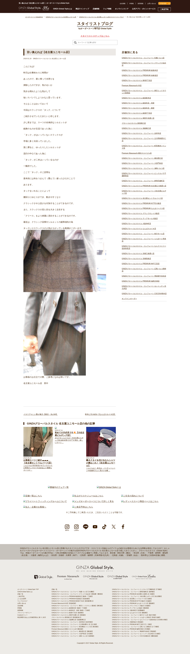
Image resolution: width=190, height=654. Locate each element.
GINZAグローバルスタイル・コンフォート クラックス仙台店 (144, 64)
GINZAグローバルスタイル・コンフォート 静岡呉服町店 (143, 181)
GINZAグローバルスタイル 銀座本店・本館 (138, 103)
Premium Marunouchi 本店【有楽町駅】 (64, 603)
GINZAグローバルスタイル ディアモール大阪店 (140, 218)
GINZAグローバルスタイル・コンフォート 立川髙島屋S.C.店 (144, 139)
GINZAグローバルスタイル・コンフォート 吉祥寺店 (141, 133)
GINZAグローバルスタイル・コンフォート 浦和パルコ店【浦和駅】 (73, 636)
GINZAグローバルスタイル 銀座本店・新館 (138, 108)
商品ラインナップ (82, 9)
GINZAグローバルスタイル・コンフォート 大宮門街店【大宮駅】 (72, 633)
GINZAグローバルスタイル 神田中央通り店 (138, 118)
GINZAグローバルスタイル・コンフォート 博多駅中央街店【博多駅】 (134, 631)
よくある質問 (21, 598)
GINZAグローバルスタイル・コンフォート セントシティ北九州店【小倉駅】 (136, 633)
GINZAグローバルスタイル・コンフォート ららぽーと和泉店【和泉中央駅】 (136, 617)
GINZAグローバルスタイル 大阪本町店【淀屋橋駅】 (128, 610)
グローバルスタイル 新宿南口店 (134, 123)
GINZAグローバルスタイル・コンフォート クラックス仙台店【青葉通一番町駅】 (77, 594)
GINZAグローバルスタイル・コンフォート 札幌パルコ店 (143, 58)
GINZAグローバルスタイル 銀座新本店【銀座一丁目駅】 (70, 608)
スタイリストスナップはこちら (95, 36)
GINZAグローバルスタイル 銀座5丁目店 (137, 113)
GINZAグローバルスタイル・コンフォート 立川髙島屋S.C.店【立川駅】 (74, 624)
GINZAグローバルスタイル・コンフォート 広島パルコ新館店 (144, 270)
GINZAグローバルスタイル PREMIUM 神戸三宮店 (140, 264)
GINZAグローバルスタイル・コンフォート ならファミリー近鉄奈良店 (144, 247)
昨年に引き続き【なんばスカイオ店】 (100, 414)
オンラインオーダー (129, 299)
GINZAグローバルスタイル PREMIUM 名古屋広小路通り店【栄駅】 (133, 594)
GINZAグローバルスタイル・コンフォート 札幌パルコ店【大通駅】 (73, 591)
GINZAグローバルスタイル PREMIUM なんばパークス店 (143, 208)
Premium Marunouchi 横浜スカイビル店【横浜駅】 (68, 629)
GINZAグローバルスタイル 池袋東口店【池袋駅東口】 (69, 619)
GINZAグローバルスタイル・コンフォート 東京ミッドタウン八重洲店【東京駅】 (77, 605)
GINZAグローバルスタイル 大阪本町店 (136, 224)
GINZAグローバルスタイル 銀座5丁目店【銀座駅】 (68, 612)
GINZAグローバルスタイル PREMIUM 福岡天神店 (140, 281)
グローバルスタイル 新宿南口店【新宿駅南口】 (67, 617)
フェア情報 (107, 9)
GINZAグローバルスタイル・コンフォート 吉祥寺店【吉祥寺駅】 (72, 622)
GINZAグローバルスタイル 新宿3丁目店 (137, 80)
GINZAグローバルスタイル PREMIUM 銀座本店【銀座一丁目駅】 (72, 596)
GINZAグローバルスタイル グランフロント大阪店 (140, 213)
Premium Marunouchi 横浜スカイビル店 (137, 153)
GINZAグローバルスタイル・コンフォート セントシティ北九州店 (144, 287)
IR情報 (131, 3)
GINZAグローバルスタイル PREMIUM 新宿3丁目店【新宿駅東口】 (73, 601)
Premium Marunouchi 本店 (132, 85)
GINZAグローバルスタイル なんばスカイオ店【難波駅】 (130, 612)
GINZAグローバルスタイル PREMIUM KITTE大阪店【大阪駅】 (132, 601)
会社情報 (122, 3)
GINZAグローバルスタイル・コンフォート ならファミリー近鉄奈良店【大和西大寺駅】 (140, 619)
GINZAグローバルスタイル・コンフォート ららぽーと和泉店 (144, 240)
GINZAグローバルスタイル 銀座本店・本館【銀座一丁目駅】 (71, 610)
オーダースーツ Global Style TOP (28, 589)
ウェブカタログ (22, 601)
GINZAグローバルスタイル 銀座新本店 (136, 98)
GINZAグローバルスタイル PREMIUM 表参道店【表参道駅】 (71, 598)
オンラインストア (121, 9)
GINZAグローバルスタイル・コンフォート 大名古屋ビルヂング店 (144, 192)
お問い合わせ (151, 3)
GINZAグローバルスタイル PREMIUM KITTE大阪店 (141, 203)
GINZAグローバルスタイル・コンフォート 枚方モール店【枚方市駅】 (134, 615)
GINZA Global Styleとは (62, 9)
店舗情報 (96, 9)
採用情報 (140, 3)
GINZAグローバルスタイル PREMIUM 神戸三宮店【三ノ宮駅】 (132, 624)
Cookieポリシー (22, 615)
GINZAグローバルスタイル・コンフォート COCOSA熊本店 (144, 294)
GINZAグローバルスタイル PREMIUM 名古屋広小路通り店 (144, 186)
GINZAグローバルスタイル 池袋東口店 (136, 128)
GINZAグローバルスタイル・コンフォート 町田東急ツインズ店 (144, 147)
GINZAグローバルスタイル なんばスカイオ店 (139, 229)
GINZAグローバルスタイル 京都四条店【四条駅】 (128, 622)
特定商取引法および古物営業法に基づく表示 (31, 617)
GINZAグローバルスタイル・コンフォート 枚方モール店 (143, 234)
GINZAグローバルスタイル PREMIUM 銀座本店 (140, 70)
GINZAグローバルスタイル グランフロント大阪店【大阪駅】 (131, 605)
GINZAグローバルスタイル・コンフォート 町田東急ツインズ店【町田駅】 (75, 626)
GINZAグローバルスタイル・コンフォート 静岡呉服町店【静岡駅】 (133, 591)
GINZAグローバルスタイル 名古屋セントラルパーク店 (142, 198)
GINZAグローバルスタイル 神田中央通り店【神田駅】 (69, 615)
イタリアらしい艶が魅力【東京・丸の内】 (40, 414)
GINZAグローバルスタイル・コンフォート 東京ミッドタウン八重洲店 (144, 92)
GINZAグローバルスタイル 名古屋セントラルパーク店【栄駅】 (132, 598)
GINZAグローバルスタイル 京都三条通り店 (138, 253)
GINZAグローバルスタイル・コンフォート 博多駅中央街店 (144, 276)
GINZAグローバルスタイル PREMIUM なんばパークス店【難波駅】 (133, 603)
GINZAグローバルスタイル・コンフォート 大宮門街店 (142, 163)
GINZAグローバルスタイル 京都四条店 (136, 259)
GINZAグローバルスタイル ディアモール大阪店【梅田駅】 (131, 608)
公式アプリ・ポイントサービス (144, 9)
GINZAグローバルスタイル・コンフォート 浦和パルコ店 (143, 168)
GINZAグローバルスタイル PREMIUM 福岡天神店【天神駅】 (131, 629)
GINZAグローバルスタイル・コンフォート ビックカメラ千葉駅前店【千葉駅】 (137, 589)
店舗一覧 (20, 594)
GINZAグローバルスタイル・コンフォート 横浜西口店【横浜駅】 (72, 631)
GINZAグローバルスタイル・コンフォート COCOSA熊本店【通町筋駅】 (135, 636)
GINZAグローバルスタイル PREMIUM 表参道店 (140, 75)
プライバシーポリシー (24, 612)
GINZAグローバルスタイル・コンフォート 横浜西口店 (142, 158)
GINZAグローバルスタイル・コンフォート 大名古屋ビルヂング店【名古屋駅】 (137, 596)
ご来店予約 (164, 9)
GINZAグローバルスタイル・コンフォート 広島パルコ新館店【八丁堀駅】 (135, 626)
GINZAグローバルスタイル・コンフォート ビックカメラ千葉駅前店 (144, 174)
